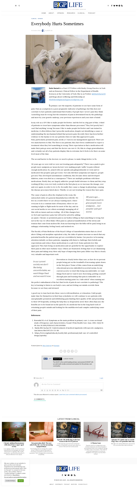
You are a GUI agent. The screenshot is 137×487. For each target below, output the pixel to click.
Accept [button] (21, 480)
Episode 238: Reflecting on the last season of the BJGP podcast (68, 440)
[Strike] (50, 390)
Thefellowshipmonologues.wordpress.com (66, 100)
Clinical (34, 18)
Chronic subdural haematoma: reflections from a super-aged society (14, 444)
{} (65, 390)
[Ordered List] (52, 390)
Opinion (40, 18)
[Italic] (44, 390)
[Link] (63, 390)
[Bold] (42, 390)
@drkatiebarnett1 (99, 94)
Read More (15, 475)
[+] (68, 390)
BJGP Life (49, 30)
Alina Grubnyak (47, 345)
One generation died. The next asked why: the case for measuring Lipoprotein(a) (41, 444)
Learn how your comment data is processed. (73, 394)
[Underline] (47, 390)
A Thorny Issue (96, 443)
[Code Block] (60, 390)
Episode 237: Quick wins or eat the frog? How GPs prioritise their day (123, 440)
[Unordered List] (55, 390)
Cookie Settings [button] (10, 480)
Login (101, 378)
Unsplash (56, 345)
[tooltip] (112, 5)
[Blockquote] (57, 390)
